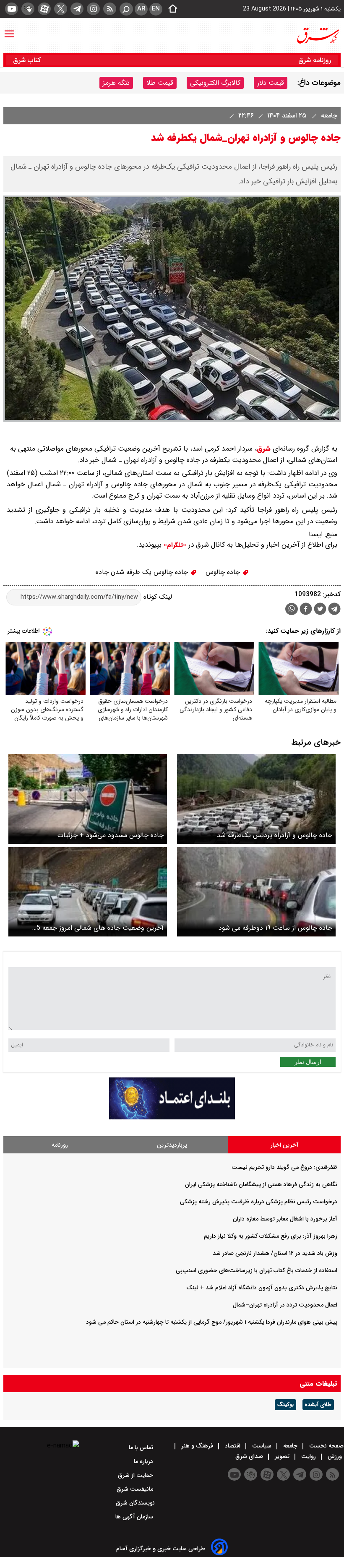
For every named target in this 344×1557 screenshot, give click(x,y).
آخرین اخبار (285, 1145)
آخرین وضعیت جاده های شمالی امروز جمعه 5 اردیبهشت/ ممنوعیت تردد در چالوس (100, 928)
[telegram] (76, 9)
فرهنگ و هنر (197, 1445)
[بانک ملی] (172, 1117)
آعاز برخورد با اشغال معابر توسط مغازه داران (285, 1218)
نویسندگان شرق (135, 1502)
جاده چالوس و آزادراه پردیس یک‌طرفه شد (274, 835)
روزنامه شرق (314, 60)
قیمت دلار (270, 83)
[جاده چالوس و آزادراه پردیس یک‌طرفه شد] (256, 798)
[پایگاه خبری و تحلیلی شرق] (317, 35)
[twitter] (60, 9)
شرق (264, 448)
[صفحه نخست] (170, 9)
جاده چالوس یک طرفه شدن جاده (143, 572)
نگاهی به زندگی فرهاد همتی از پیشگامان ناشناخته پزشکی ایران (261, 1184)
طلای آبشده (318, 1405)
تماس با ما (142, 1447)
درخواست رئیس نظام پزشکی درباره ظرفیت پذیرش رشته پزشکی (258, 1201)
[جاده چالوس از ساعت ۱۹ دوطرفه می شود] (256, 891)
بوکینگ (285, 1405)
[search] (126, 9)
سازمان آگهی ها (135, 1516)
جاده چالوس (224, 572)
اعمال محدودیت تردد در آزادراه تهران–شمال (285, 1304)
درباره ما (144, 1461)
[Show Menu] (9, 30)
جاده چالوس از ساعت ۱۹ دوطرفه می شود (275, 928)
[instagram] (93, 9)
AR (141, 9)
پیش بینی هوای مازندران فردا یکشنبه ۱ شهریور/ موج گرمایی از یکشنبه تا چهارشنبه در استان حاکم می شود (211, 1322)
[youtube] (11, 9)
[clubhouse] (27, 9)
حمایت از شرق (136, 1475)
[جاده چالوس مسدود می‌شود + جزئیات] (87, 798)
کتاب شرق (28, 60)
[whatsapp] (291, 609)
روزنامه (60, 1145)
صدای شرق (250, 1456)
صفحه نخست (326, 1445)
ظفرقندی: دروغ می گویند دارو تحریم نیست (284, 1167)
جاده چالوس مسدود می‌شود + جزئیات (110, 835)
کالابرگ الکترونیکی (215, 83)
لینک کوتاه (156, 597)
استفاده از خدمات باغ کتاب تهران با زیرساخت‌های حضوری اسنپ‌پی (256, 1270)
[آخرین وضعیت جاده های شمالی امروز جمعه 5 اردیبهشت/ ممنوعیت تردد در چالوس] (87, 891)
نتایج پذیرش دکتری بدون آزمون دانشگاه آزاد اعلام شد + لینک (261, 1287)
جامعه (328, 115)
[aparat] (44, 9)
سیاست (261, 1445)
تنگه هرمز (116, 83)
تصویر (282, 1456)
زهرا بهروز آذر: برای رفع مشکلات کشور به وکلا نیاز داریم (270, 1236)
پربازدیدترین (172, 1145)
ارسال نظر (307, 1062)
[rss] (109, 9)
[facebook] (306, 609)
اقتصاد (232, 1445)
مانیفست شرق (136, 1489)
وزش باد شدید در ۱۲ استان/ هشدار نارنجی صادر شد (275, 1253)
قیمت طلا (159, 83)
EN (156, 9)
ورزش (335, 1456)
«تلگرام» (174, 545)
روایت (309, 1456)
